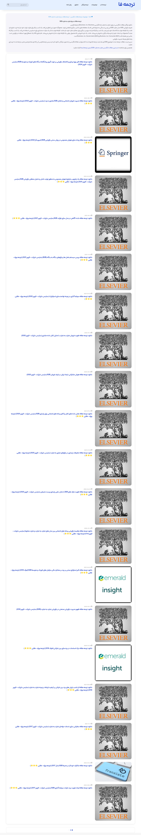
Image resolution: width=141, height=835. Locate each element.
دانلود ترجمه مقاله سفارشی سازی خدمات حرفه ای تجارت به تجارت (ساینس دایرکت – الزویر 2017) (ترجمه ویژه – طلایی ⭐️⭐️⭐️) (53, 728)
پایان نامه (68, 5)
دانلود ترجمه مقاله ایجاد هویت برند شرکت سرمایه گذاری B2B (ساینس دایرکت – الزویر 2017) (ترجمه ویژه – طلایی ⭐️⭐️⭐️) (51, 788)
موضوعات (94, 5)
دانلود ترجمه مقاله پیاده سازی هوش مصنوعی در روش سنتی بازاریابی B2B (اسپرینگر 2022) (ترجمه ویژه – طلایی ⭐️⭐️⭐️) (54, 141)
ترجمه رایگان (84, 5)
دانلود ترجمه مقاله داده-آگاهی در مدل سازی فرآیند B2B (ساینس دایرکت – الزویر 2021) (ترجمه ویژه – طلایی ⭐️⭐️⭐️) (52, 218)
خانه (90, 17)
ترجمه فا (104, 5)
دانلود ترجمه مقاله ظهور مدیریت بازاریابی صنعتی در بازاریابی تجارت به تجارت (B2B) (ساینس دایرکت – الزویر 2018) (54, 609)
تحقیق (76, 5)
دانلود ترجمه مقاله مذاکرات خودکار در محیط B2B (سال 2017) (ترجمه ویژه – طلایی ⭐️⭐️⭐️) (61, 765)
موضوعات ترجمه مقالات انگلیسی (78, 17)
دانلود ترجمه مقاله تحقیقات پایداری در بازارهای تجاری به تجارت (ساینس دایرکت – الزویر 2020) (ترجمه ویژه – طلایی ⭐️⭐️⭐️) (54, 454)
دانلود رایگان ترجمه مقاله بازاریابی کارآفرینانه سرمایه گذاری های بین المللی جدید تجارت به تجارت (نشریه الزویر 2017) (54, 827)
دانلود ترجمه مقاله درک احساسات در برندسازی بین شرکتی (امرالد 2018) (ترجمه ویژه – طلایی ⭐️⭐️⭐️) (58, 648)
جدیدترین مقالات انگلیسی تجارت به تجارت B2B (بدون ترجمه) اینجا (100, 48)
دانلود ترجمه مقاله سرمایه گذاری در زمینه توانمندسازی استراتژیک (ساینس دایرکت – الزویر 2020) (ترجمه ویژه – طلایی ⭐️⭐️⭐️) (53, 298)
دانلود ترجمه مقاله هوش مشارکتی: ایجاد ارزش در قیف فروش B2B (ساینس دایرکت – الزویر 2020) (59, 374)
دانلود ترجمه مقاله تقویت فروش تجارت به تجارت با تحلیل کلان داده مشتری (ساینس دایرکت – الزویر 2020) (56, 335)
